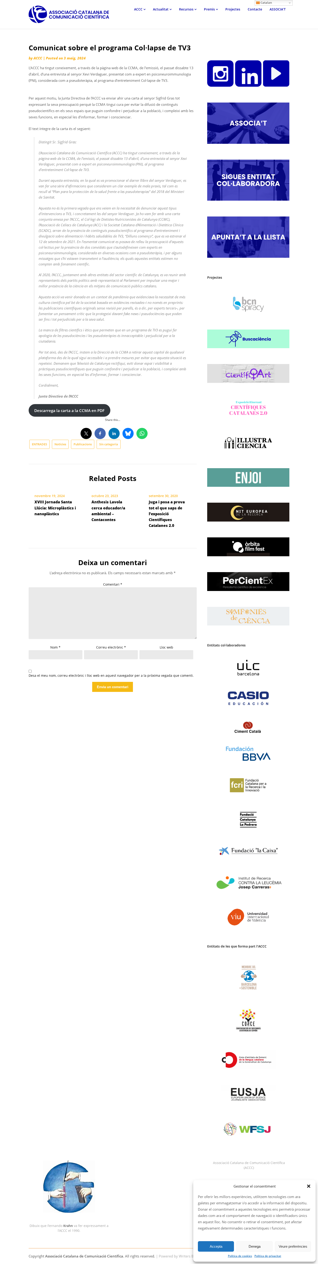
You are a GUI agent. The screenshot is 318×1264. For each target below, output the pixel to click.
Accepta (216, 1246)
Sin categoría (108, 444)
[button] (308, 1186)
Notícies (60, 444)
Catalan (266, 2)
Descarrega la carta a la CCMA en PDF (69, 410)
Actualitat (161, 9)
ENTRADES (39, 444)
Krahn (68, 1225)
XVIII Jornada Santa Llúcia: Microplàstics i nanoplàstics (55, 507)
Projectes (232, 9)
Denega (254, 1246)
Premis (209, 9)
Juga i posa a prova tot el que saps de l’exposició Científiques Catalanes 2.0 (167, 513)
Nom (55, 647)
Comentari (112, 584)
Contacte (255, 9)
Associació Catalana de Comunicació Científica (84, 1256)
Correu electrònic (111, 647)
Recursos (186, 9)
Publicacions (83, 444)
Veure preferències (293, 1246)
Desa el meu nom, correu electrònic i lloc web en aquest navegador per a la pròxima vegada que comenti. (111, 676)
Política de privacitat (267, 1256)
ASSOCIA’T (278, 9)
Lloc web (166, 647)
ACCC (138, 9)
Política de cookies (240, 1256)
